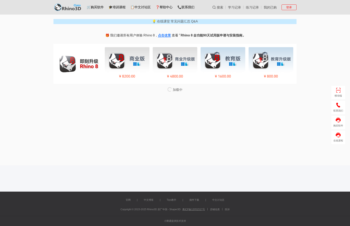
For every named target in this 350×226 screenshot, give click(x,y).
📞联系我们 (185, 7)
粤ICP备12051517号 (193, 209)
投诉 (227, 209)
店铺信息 (215, 209)
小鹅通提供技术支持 (175, 221)
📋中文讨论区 (140, 7)
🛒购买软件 (95, 7)
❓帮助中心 (164, 7)
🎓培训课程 (117, 7)
